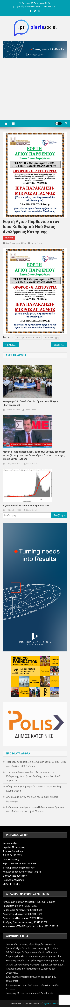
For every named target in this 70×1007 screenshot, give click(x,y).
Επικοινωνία (49, 7)
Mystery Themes (51, 1003)
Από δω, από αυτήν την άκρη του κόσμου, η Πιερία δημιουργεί (32, 799)
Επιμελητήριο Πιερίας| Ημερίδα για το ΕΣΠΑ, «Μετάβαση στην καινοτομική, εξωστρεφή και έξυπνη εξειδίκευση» (13, 345)
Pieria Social (37, 243)
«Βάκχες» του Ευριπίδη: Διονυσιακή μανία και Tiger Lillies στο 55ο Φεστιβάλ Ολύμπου (36, 764)
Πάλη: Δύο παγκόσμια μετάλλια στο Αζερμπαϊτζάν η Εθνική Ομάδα (33, 788)
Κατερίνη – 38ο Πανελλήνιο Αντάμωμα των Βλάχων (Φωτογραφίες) (30, 403)
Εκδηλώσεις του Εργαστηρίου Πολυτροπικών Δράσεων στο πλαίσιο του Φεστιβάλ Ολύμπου (35, 809)
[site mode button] (58, 123)
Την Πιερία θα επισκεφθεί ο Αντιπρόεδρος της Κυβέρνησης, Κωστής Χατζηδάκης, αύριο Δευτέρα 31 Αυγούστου (34, 776)
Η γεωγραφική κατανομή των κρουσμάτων (26, 505)
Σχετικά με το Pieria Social (27, 7)
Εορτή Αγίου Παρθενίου (28, 337)
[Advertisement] (35, 89)
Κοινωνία (9, 238)
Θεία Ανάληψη (52, 337)
